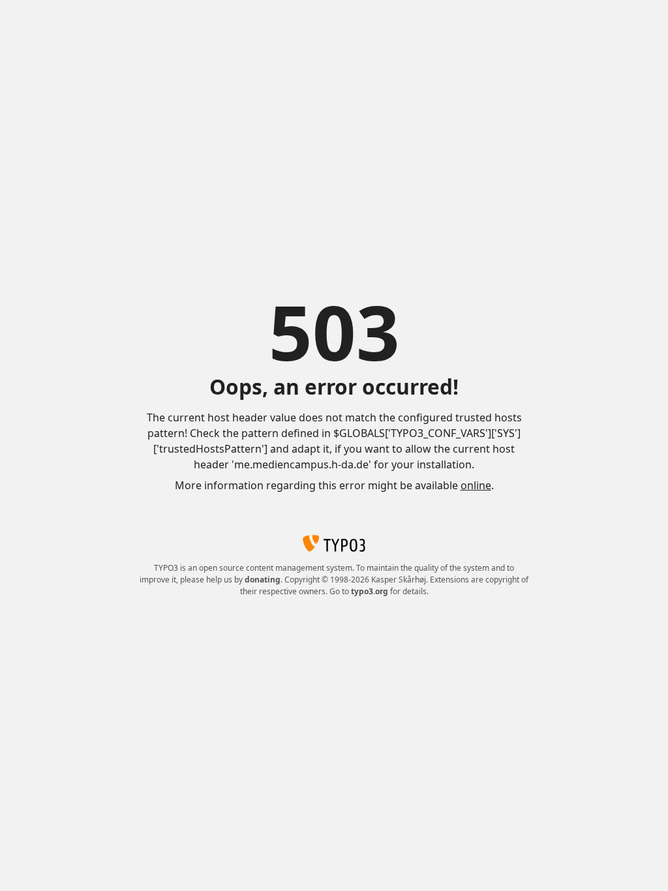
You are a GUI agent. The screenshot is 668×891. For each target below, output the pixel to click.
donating (263, 579)
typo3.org (369, 591)
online (476, 485)
